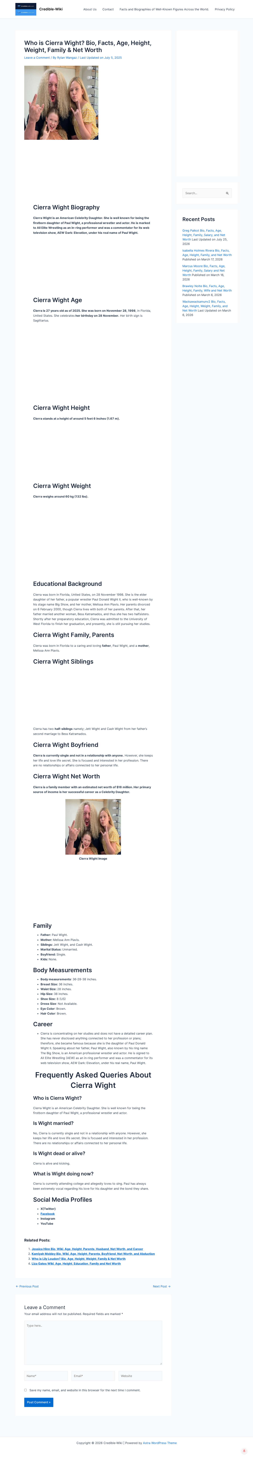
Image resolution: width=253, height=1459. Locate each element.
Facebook (48, 1214)
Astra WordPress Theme (160, 1443)
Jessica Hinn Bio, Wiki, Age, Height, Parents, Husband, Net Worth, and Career (87, 1249)
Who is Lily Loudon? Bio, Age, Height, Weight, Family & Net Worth (79, 1259)
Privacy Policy (225, 9)
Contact (108, 9)
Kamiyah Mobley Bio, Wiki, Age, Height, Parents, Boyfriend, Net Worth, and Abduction (93, 1254)
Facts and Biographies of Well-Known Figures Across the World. (164, 9)
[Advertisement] (93, 167)
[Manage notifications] (244, 1451)
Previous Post (27, 1286)
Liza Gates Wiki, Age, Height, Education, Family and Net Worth (76, 1263)
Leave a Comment (37, 57)
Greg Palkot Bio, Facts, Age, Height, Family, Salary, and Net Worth (203, 235)
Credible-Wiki (51, 9)
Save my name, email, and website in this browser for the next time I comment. (84, 1390)
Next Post (162, 1286)
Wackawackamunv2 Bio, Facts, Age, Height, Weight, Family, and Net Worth (205, 306)
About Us (89, 9)
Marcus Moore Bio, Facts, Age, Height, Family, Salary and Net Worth (203, 270)
